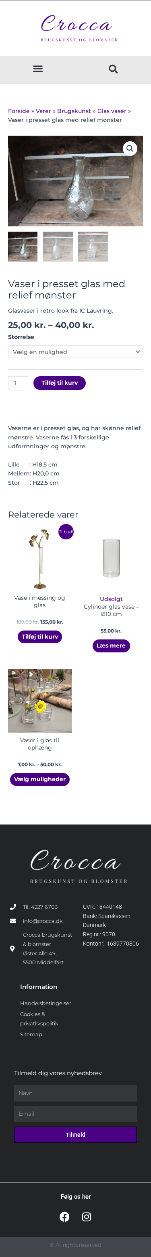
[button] (38, 68)
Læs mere (111, 645)
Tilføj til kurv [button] (40, 636)
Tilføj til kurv (59, 382)
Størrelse (21, 337)
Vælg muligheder (40, 779)
